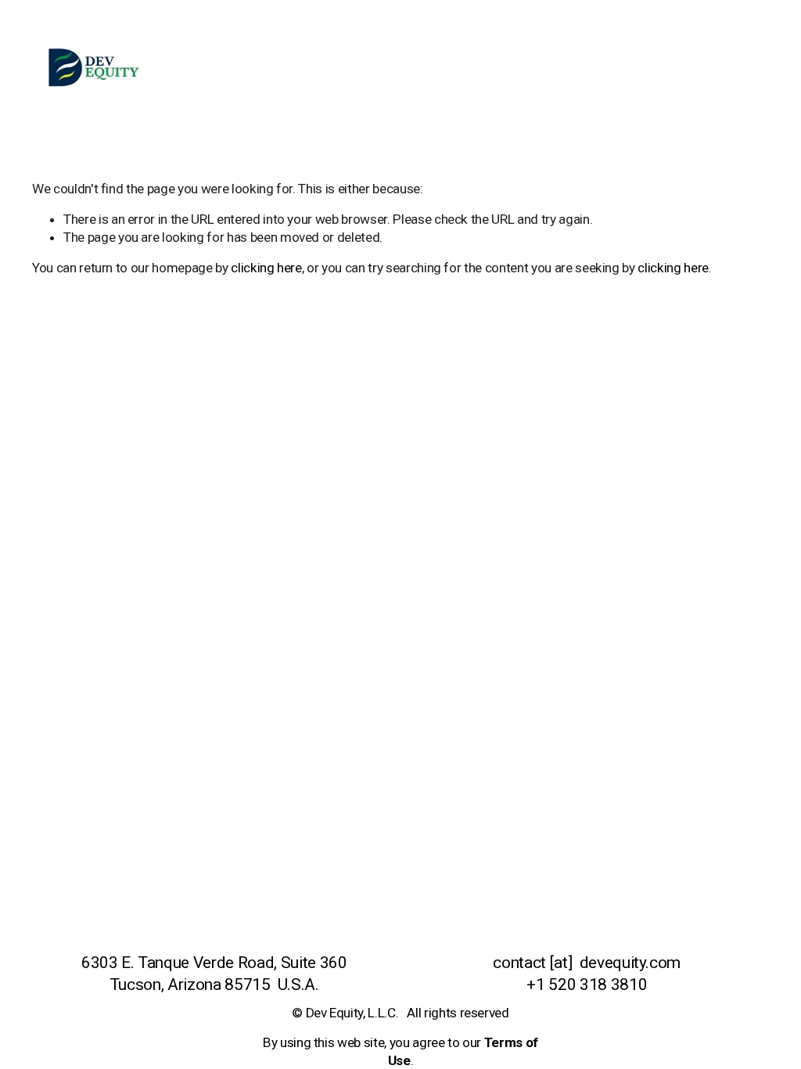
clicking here (266, 267)
